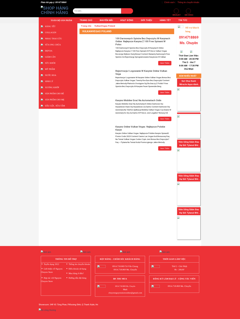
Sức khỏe (50, 63)
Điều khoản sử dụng (77, 269)
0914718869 (188, 37)
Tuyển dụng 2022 (51, 264)
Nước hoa (50, 75)
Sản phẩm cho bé (54, 93)
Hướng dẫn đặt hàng (77, 278)
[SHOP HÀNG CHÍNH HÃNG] (55, 11)
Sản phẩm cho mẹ (54, 100)
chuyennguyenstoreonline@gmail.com (125, 293)
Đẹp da (48, 51)
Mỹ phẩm (50, 69)
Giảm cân (50, 57)
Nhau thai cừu (53, 38)
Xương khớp (52, 87)
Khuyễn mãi (106, 20)
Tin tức (182, 20)
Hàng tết (165, 20)
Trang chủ (86, 20)
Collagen (50, 32)
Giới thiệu (146, 20)
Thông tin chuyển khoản (188, 2)
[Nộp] (127, 11)
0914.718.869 (118, 266)
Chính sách (169, 2)
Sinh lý (49, 81)
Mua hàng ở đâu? (76, 273)
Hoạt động (126, 20)
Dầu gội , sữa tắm (55, 106)
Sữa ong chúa (53, 45)
